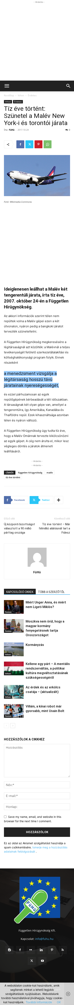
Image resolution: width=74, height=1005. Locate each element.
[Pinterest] (38, 144)
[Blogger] (9, 950)
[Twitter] (29, 144)
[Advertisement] (37, 41)
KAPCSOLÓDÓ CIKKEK (19, 592)
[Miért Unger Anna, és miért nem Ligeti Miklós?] (14, 607)
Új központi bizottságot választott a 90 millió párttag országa (19, 528)
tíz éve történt (13, 477)
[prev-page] (6, 725)
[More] (58, 500)
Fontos (8, 612)
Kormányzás (35, 645)
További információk (39, 1002)
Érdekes (32, 95)
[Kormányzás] (14, 649)
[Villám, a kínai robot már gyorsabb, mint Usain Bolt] (14, 711)
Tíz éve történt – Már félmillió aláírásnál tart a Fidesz (54, 528)
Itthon (21, 95)
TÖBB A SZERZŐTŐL (51, 592)
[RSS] (63, 950)
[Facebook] (20, 144)
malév (50, 472)
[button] (6, 86)
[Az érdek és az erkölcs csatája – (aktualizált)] (14, 692)
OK (59, 1002)
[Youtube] (42, 961)
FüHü (11, 129)
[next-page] (12, 725)
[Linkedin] (41, 950)
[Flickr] (31, 950)
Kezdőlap (9, 95)
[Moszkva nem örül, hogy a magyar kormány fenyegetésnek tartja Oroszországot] (14, 626)
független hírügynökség (30, 472)
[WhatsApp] (48, 144)
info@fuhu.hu (44, 939)
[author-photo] (37, 566)
